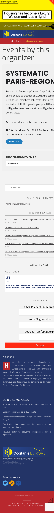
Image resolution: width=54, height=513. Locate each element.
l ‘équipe (15, 504)
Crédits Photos (27, 500)
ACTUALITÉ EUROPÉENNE (30, 504)
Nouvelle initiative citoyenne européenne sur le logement (29, 252)
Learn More (14, 141)
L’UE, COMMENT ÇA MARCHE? (13, 505)
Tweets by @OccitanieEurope (17, 204)
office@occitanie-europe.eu (16, 463)
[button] (49, 34)
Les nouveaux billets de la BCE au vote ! (22, 227)
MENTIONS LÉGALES (44, 505)
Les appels (30, 505)
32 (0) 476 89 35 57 (11, 462)
